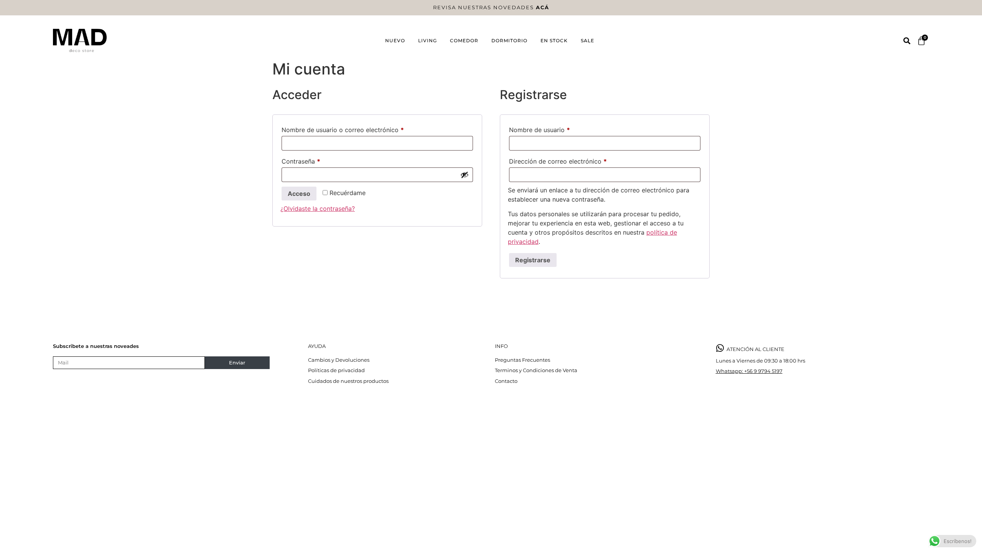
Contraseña (317, 160)
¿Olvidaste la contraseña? (317, 208)
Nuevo (395, 40)
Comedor (464, 40)
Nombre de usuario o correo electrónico (359, 129)
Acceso (299, 193)
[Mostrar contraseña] (464, 175)
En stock (554, 40)
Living (427, 40)
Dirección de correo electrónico (574, 160)
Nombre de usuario (555, 129)
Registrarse (532, 260)
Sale (587, 40)
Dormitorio (509, 40)
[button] (906, 41)
